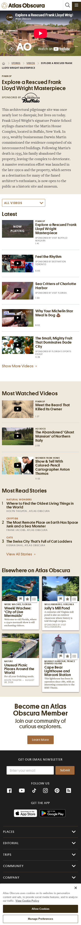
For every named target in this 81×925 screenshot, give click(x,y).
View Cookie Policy (27, 900)
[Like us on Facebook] (9, 790)
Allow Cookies (41, 908)
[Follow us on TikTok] (34, 791)
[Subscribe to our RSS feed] (68, 790)
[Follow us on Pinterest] (57, 790)
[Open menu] (76, 5)
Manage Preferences (40, 918)
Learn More (40, 739)
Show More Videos (18, 366)
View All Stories (19, 554)
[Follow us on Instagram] (45, 790)
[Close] (75, 887)
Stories (16, 63)
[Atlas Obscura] (24, 5)
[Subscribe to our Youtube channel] (21, 790)
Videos (31, 63)
